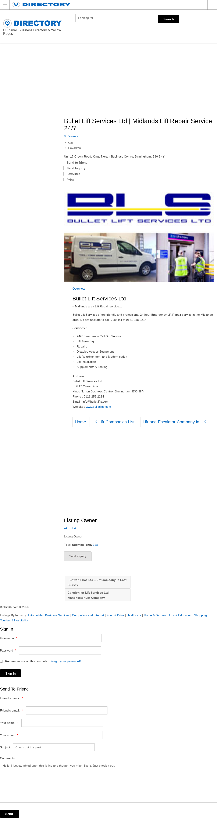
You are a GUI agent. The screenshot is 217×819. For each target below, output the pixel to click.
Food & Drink (115, 615)
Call (70, 142)
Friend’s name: (11, 698)
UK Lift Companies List (113, 422)
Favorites (74, 147)
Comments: (7, 758)
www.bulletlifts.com (98, 406)
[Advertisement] (140, 80)
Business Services (57, 615)
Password (8, 650)
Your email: (9, 735)
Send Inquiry (76, 168)
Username (8, 638)
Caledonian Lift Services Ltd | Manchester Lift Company (89, 595)
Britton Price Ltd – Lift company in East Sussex (97, 582)
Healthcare (134, 615)
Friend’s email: (11, 710)
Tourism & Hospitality (14, 620)
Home (80, 422)
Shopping (200, 615)
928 (95, 544)
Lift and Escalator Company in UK (174, 422)
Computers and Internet (88, 615)
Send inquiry (77, 556)
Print (70, 179)
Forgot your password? (66, 661)
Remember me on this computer (26, 661)
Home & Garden (155, 615)
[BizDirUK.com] (104, 4)
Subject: (5, 747)
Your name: (9, 722)
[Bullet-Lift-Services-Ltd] (139, 232)
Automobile (35, 615)
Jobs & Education (180, 615)
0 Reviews (71, 136)
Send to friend (77, 162)
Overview (78, 288)
